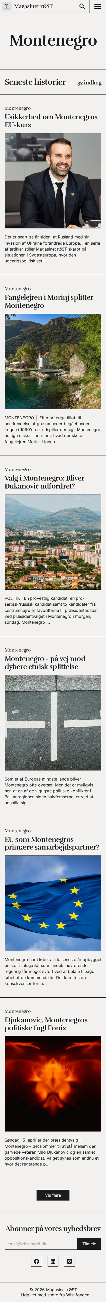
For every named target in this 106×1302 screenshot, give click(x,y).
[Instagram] (69, 1261)
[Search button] (82, 6)
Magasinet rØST (61, 1289)
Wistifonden (77, 1294)
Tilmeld (89, 1243)
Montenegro (18, 108)
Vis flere (53, 1195)
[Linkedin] (53, 1261)
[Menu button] (98, 6)
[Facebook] (36, 1261)
